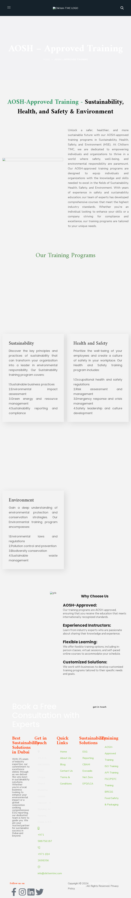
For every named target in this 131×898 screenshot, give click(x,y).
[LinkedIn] (31, 892)
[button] (122, 8)
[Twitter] (40, 892)
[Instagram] (22, 892)
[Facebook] (14, 892)
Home (46, 59)
